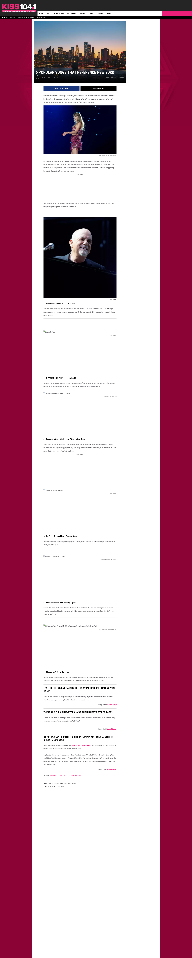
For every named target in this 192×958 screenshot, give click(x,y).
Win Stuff (83, 13)
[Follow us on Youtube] (159, 13)
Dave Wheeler (111, 705)
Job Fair (12, 17)
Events (92, 13)
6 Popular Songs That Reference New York (66, 776)
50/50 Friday (30, 17)
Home (41, 13)
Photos (54, 787)
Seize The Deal (71, 13)
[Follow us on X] (154, 13)
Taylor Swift (67, 783)
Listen (56, 13)
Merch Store (41, 17)
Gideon (42, 77)
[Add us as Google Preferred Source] (139, 13)
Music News (60, 787)
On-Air (48, 13)
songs (74, 783)
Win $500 (20, 17)
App (62, 13)
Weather (100, 13)
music (54, 783)
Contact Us (110, 13)
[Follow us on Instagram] (149, 13)
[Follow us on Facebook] (144, 13)
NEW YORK (59, 783)
